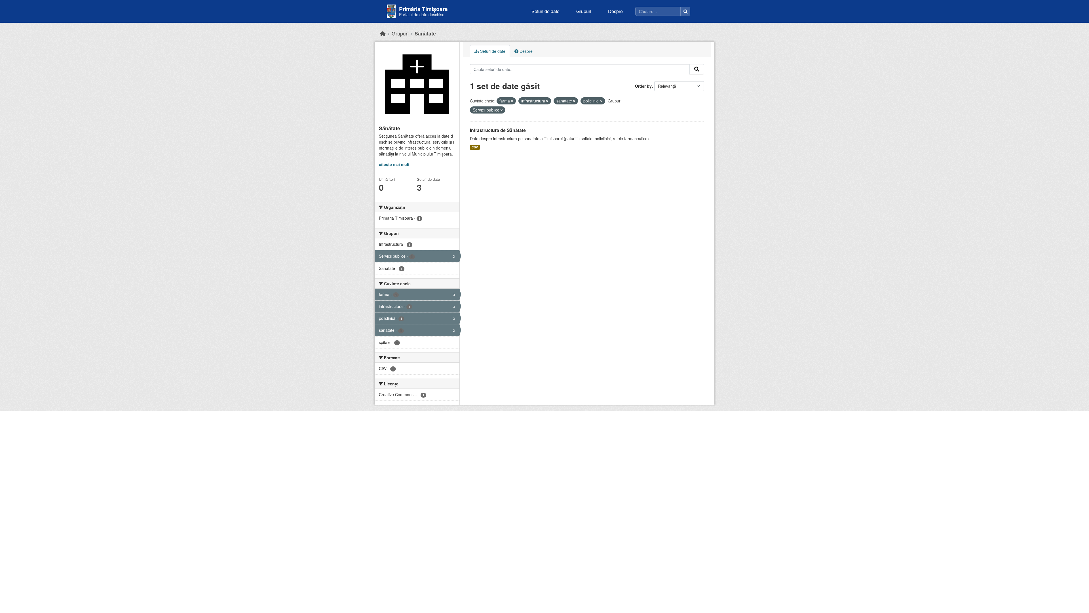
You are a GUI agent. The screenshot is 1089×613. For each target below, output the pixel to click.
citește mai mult (394, 164)
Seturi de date (545, 11)
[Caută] (685, 11)
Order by (643, 86)
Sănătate (425, 33)
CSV (475, 147)
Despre (615, 11)
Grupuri (583, 11)
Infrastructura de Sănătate (498, 130)
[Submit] (696, 69)
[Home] (383, 33)
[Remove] (512, 101)
